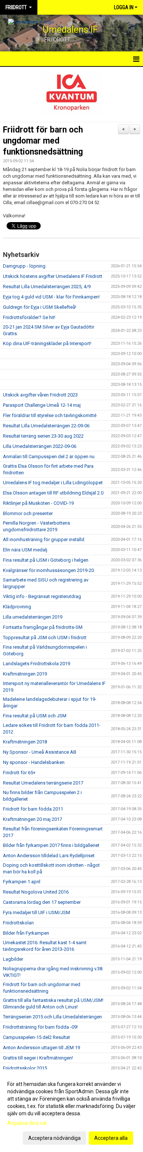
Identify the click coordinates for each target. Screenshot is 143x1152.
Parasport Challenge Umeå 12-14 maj (42, 405)
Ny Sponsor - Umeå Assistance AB (39, 752)
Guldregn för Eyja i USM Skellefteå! (39, 307)
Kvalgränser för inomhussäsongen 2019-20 (48, 570)
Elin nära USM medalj (25, 550)
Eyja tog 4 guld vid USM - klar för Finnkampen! (51, 297)
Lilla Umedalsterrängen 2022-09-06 (39, 446)
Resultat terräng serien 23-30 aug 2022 (43, 436)
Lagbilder (13, 959)
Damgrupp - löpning (24, 266)
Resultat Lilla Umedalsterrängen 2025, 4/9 (47, 286)
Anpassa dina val (27, 1123)
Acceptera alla (111, 1138)
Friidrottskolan (18, 922)
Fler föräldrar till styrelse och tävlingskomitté (49, 415)
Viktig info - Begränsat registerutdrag (42, 596)
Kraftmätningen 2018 (25, 742)
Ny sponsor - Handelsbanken (34, 762)
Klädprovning (17, 606)
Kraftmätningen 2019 (25, 674)
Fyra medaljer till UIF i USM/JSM (36, 912)
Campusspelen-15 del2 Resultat (36, 1037)
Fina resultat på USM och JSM (34, 715)
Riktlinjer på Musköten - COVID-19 (38, 503)
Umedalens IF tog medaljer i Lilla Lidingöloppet (53, 482)
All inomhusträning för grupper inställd (43, 539)
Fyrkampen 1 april (21, 881)
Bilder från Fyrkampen (26, 933)
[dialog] (71, 1110)
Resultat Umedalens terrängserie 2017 (43, 783)
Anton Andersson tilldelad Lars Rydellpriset (49, 855)
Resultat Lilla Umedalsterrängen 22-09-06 (46, 425)
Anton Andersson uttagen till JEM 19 (41, 1047)
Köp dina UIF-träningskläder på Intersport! (47, 343)
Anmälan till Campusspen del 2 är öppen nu (49, 456)
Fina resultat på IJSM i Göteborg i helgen (45, 560)
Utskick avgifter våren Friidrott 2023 (40, 395)
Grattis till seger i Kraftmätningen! (38, 1058)
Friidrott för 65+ (19, 772)
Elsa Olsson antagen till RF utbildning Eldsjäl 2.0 (53, 493)
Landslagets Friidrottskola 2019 (36, 663)
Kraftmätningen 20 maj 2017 (32, 819)
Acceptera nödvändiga (54, 1138)
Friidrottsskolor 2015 (25, 1068)
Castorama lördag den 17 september (42, 902)
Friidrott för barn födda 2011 (33, 809)
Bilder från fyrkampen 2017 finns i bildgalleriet (51, 845)
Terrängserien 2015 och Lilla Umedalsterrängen (52, 1016)
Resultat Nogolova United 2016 (36, 892)
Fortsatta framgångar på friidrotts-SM (42, 627)
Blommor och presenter (28, 513)
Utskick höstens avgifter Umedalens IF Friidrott (52, 276)
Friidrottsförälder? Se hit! (29, 317)
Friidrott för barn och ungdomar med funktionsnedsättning (43, 141)
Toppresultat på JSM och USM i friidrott (45, 637)
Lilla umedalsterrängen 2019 (32, 617)
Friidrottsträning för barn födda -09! (40, 1027)
